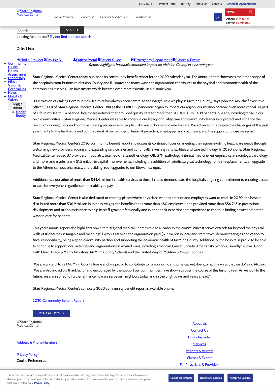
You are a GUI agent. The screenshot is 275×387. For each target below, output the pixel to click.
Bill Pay (186, 3)
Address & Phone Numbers (37, 342)
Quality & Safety (15, 102)
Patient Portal (167, 3)
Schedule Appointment (241, 3)
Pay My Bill (55, 60)
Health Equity (21, 114)
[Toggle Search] (218, 17)
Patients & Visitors (113, 17)
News (12, 92)
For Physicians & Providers (199, 364)
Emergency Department (153, 60)
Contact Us (199, 330)
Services (85, 17)
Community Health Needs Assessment (17, 69)
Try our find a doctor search (70, 36)
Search (72, 30)
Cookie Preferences (181, 377)
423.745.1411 (146, 3)
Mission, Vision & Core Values (17, 85)
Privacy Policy (27, 354)
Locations (141, 17)
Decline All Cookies (211, 377)
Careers (217, 3)
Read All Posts (51, 313)
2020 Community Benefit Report (58, 300)
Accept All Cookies (240, 377)
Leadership (16, 78)
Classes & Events (187, 60)
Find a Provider (63, 17)
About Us (201, 3)
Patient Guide (110, 60)
